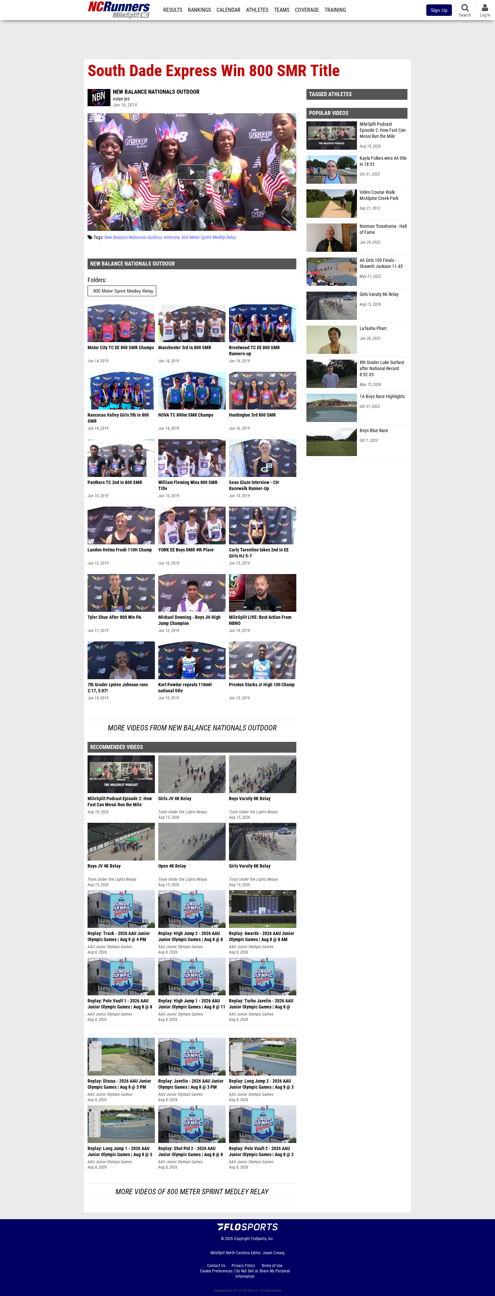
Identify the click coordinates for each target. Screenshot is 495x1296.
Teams (281, 10)
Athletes (257, 10)
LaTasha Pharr (373, 328)
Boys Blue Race (374, 430)
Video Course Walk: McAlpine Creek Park (379, 195)
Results (172, 10)
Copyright (242, 1238)
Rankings (199, 10)
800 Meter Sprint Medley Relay (209, 237)
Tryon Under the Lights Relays (182, 812)
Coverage (307, 10)
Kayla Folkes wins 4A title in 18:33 (383, 161)
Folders (96, 279)
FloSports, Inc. (262, 1238)
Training (335, 10)
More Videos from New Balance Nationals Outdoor (192, 728)
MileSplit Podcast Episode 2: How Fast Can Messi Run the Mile (383, 130)
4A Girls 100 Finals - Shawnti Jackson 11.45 (381, 263)
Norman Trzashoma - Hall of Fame (383, 229)
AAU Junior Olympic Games (110, 946)
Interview (171, 237)
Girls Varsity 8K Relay (379, 294)
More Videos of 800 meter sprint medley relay (192, 1191)
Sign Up (439, 10)
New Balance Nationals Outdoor (156, 91)
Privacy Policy (243, 1265)
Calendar (228, 10)
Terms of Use (272, 1265)
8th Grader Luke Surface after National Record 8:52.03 (382, 369)
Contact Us (216, 1265)
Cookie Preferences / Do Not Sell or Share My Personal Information (245, 1274)
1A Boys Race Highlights (382, 396)
